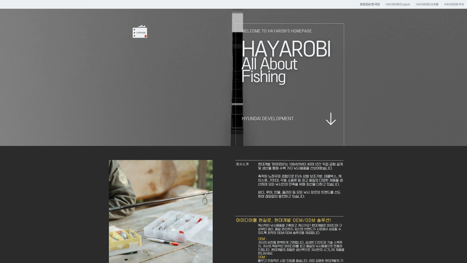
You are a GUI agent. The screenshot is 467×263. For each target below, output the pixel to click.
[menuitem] (370, 4)
